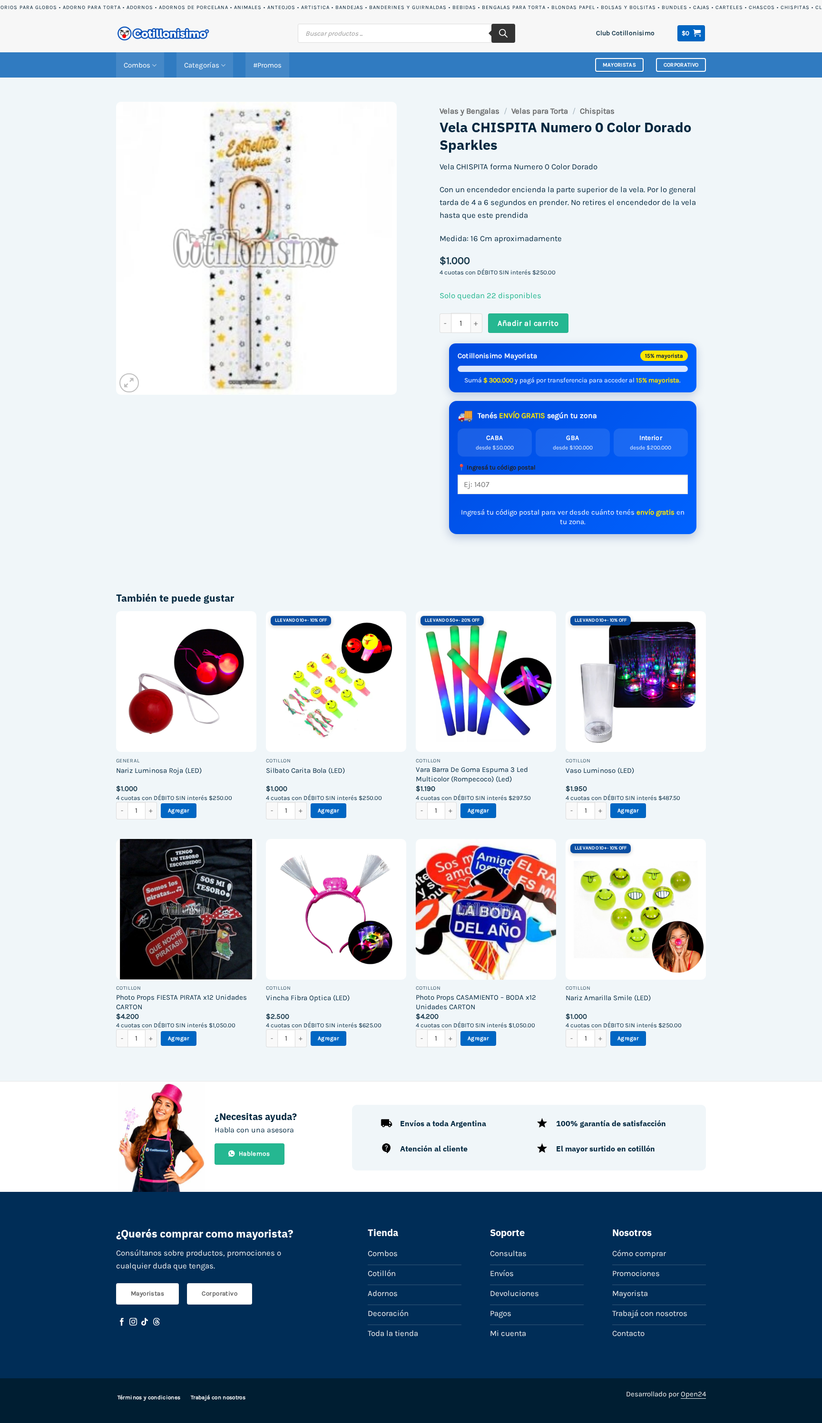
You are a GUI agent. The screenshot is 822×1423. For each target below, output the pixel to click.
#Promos (267, 65)
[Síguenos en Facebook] (122, 1322)
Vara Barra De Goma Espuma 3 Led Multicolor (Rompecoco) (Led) (472, 774)
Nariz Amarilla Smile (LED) (608, 998)
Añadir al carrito (528, 323)
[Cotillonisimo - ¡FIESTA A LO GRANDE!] (163, 33)
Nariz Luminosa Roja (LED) (159, 770)
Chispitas (597, 111)
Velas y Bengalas (469, 111)
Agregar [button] (178, 810)
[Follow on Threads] (156, 1322)
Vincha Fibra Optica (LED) (308, 998)
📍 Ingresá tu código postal (497, 467)
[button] (691, 33)
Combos (137, 65)
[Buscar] (503, 33)
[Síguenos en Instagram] (133, 1322)
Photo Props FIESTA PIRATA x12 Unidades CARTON (181, 1002)
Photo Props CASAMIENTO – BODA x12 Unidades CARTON (476, 1002)
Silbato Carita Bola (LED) (305, 770)
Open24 (693, 1394)
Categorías (201, 65)
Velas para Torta (539, 111)
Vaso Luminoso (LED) (600, 770)
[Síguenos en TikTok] (144, 1322)
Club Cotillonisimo (625, 33)
